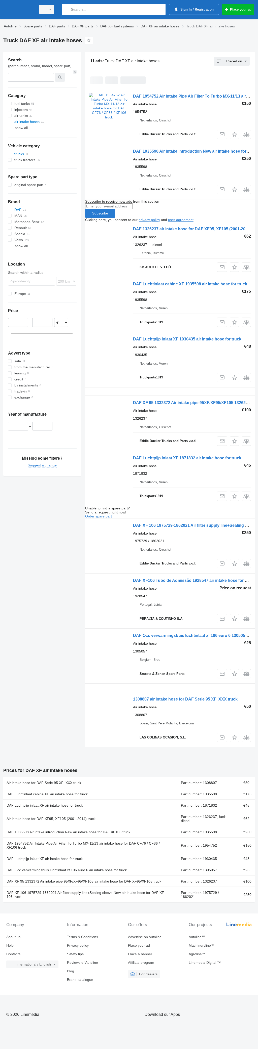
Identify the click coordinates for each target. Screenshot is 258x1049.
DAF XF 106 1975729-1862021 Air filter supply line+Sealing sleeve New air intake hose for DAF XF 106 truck (85, 895)
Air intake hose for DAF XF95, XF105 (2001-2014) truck (51, 819)
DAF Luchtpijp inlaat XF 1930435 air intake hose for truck (187, 339)
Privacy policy (78, 945)
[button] (234, 134)
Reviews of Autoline (82, 962)
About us (13, 937)
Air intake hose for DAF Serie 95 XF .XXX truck (44, 783)
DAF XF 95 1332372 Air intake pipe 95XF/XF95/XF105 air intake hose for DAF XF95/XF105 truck (84, 881)
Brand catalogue (80, 980)
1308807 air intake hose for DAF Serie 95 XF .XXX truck (185, 699)
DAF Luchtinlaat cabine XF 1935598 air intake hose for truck (190, 284)
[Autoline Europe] (19, 9)
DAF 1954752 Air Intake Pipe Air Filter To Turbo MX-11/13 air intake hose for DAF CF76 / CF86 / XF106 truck (83, 845)
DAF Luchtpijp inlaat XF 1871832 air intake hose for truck (187, 458)
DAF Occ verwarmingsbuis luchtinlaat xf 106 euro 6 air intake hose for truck (67, 870)
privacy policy (149, 220)
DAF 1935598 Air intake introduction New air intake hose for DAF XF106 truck (68, 832)
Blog (70, 971)
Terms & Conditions (82, 937)
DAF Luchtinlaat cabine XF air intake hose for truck (47, 794)
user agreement (181, 220)
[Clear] (75, 72)
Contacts (13, 954)
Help (10, 945)
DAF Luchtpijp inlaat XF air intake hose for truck (45, 805)
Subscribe (100, 213)
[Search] (66, 9)
